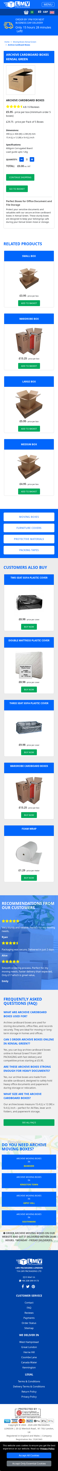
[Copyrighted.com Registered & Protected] (29, 1412)
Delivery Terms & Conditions (29, 1386)
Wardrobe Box (29, 318)
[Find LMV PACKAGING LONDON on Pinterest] (33, 1287)
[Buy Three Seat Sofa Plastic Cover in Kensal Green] (29, 727)
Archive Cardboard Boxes (19, 45)
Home (7, 42)
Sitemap (29, 1328)
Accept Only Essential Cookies (29, 1463)
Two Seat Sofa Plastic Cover (29, 577)
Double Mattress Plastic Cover (29, 640)
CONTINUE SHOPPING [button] (20, 177)
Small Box (29, 256)
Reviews (29, 1312)
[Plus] (32, 159)
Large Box (29, 381)
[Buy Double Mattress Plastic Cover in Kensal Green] (29, 665)
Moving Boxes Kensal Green (24, 42)
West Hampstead (29, 1342)
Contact (29, 1302)
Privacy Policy (47, 1448)
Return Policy (29, 1391)
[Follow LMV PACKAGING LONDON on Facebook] (23, 1287)
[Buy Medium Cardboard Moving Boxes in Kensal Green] (29, 466)
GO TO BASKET (17, 188)
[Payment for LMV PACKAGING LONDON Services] (29, 1419)
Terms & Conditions (29, 1381)
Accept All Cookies (29, 1455)
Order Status (29, 1323)
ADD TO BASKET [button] (29, 303)
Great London (29, 1347)
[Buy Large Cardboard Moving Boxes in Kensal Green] (29, 404)
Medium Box (29, 444)
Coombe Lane (29, 1357)
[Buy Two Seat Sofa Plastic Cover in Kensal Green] (29, 602)
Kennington (29, 1367)
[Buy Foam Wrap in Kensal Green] (29, 853)
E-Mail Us (30, 1277)
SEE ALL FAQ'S (29, 1122)
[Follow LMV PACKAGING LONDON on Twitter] (28, 1287)
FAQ (29, 1307)
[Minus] (21, 159)
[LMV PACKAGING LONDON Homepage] (17, 4)
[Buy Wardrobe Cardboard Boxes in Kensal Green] (29, 341)
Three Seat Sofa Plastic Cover (29, 703)
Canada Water (29, 1362)
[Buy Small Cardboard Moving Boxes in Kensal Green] (29, 278)
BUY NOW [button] (29, 626)
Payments (29, 1318)
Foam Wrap (29, 828)
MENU (48, 4)
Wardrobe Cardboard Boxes (29, 766)
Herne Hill (29, 1352)
